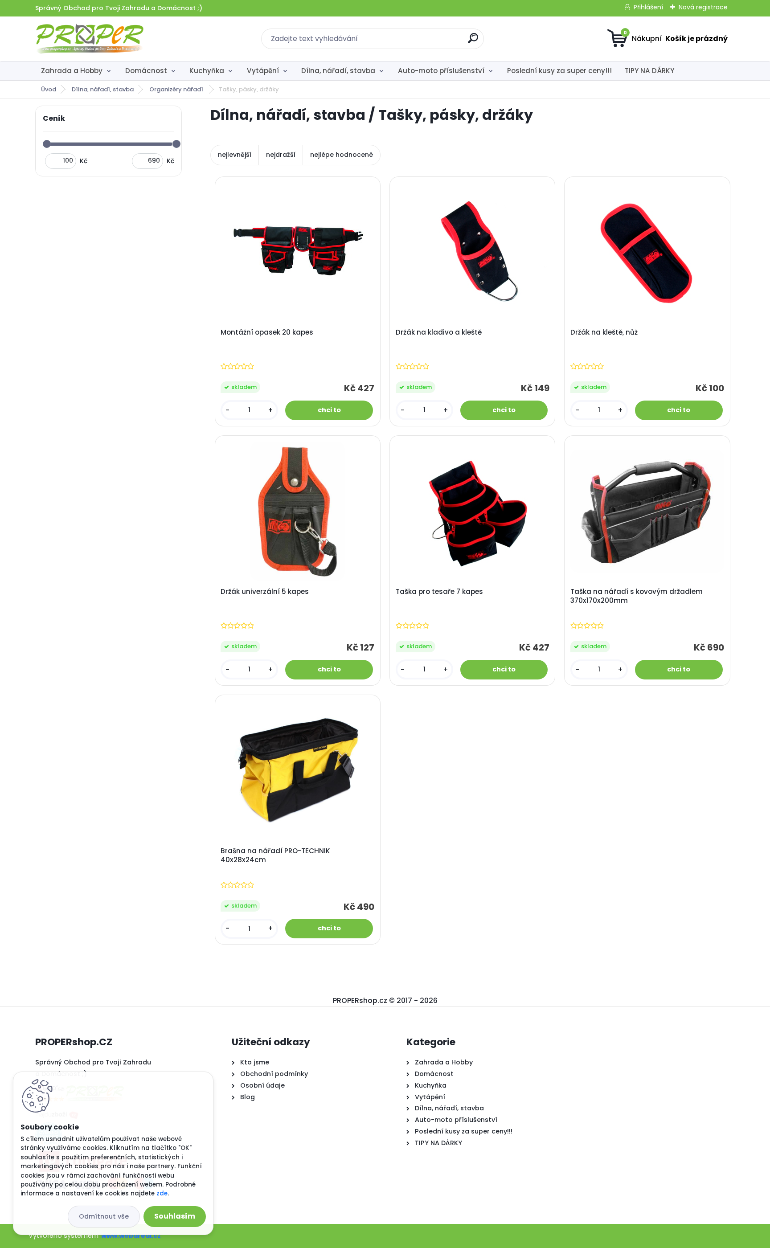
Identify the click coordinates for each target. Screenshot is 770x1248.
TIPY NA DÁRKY (649, 70)
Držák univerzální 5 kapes (265, 591)
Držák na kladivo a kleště (439, 332)
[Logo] (89, 38)
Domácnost (146, 70)
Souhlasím (174, 1216)
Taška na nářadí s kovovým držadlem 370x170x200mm (636, 596)
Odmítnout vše (104, 1216)
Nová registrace (703, 7)
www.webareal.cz (131, 1235)
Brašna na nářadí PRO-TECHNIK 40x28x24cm (275, 855)
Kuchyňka (206, 70)
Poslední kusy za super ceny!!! (559, 70)
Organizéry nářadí (177, 89)
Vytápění (263, 70)
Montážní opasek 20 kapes (267, 332)
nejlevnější (234, 154)
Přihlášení (648, 7)
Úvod (48, 89)
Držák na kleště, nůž (604, 332)
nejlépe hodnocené (341, 154)
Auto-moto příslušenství (441, 70)
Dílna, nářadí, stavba (338, 70)
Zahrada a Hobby (71, 70)
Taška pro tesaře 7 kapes (439, 591)
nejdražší (280, 154)
